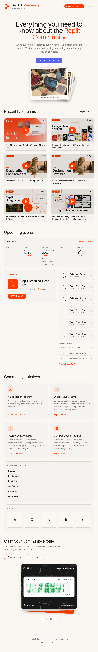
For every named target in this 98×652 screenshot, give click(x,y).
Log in (38, 557)
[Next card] (56, 619)
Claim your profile (16, 557)
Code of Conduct (49, 642)
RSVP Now (15, 296)
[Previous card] (42, 619)
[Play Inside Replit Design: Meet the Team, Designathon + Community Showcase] (72, 201)
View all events (66, 364)
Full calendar (84, 242)
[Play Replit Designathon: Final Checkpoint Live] (25, 166)
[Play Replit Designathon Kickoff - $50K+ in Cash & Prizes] (25, 201)
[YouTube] (15, 520)
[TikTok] (83, 520)
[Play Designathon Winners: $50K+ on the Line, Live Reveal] (72, 130)
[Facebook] (66, 520)
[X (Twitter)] (49, 520)
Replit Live (84, 111)
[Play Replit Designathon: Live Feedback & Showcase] (72, 166)
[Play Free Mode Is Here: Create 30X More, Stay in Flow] (25, 130)
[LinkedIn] (32, 520)
